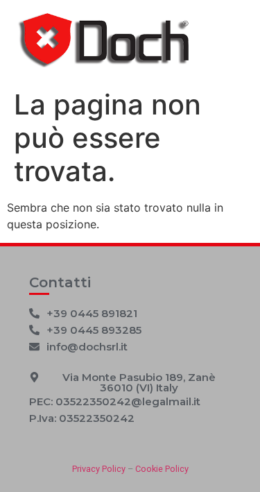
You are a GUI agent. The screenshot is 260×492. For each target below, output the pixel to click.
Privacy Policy (98, 469)
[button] (82, 418)
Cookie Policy (162, 469)
